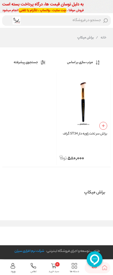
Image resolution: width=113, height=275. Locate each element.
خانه (101, 38)
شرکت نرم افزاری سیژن (29, 251)
